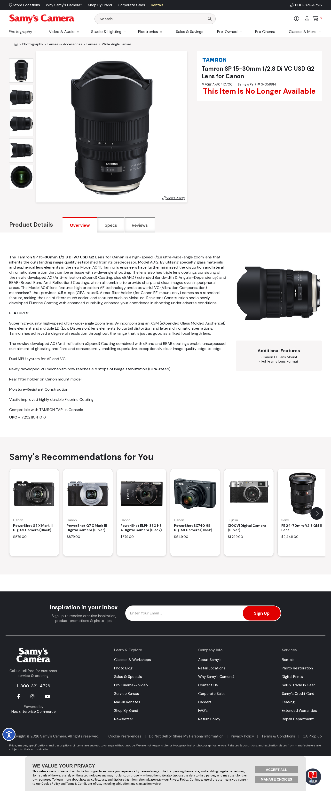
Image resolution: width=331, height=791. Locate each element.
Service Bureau (126, 693)
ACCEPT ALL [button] (276, 770)
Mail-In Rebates (127, 702)
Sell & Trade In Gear (298, 685)
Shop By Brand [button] (100, 5)
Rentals (288, 659)
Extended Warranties (299, 710)
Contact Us (208, 685)
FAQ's (203, 710)
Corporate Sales (212, 693)
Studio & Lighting (106, 31)
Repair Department (298, 719)
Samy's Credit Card (298, 693)
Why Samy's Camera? (216, 676)
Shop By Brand (126, 710)
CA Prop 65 (312, 736)
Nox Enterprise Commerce (33, 711)
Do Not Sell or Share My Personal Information (186, 736)
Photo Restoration (297, 668)
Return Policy (209, 719)
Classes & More (302, 31)
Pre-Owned (227, 31)
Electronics (148, 31)
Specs (111, 225)
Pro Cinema (265, 31)
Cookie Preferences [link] (125, 736)
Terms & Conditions (278, 736)
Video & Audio (62, 31)
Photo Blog (123, 668)
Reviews (140, 225)
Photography (20, 31)
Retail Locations (211, 668)
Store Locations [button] (26, 5)
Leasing (288, 702)
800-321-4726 (308, 5)
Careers (205, 702)
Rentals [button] (157, 5)
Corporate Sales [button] (131, 5)
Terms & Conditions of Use (83, 784)
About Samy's (209, 659)
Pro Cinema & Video (131, 685)
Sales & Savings (189, 31)
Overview (80, 225)
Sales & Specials (128, 676)
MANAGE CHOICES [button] (276, 779)
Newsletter (123, 719)
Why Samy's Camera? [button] (64, 5)
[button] (316, 513)
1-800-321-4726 (33, 686)
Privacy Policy (242, 736)
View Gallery (175, 198)
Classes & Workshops (132, 659)
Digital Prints (292, 676)
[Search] (209, 19)
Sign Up (261, 613)
